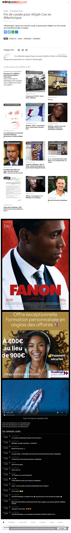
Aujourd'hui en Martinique (12, 71)
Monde (14, 462)
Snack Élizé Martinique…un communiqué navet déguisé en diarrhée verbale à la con (33, 514)
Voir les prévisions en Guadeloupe (16, 423)
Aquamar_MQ (42, 418)
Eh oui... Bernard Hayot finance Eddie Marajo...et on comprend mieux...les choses (57, 160)
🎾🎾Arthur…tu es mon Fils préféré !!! (22, 475)
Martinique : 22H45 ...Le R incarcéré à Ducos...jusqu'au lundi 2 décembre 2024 (35, 127)
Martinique (27, 38)
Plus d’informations (50, 528)
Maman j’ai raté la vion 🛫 (18, 448)
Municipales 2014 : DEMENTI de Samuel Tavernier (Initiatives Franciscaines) (12, 75)
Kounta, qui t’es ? (16, 470)
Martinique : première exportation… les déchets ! (24, 443)
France (14, 484)
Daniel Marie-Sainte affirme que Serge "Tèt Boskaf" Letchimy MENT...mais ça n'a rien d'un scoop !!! (13, 171)
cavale (20, 38)
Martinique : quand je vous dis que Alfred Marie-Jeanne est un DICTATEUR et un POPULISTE (57, 127)
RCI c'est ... (51, 99)
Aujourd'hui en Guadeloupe (34, 178)
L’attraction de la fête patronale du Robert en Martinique (26, 459)
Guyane (33, 522)
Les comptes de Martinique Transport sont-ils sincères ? (27, 438)
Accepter (61, 528)
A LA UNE (51, 72)
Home (6, 11)
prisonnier (36, 38)
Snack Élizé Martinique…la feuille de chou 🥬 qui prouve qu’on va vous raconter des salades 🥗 (37, 496)
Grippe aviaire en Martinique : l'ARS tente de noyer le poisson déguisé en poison (13, 209)
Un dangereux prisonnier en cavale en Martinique (23, 58)
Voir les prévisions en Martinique (16, 425)
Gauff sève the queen (17, 464)
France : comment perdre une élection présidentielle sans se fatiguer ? (30, 486)
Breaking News (16, 11)
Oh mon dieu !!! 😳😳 (17, 491)
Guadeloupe (23, 522)
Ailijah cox (12, 38)
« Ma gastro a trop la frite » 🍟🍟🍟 (21, 509)
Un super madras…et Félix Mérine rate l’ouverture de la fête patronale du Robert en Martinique (36, 454)
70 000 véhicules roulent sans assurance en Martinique (26, 480)
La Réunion (42, 522)
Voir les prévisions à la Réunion (15, 427)
